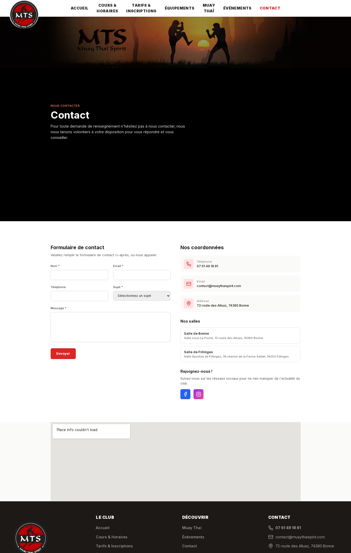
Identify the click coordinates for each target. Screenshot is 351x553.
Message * (59, 308)
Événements (237, 8)
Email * (118, 266)
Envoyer (63, 353)
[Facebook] (185, 394)
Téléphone (58, 287)
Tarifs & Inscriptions (141, 8)
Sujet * (118, 287)
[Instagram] (198, 394)
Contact (270, 8)
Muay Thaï (209, 8)
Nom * (55, 266)
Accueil (80, 8)
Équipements (180, 8)
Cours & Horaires (107, 8)
